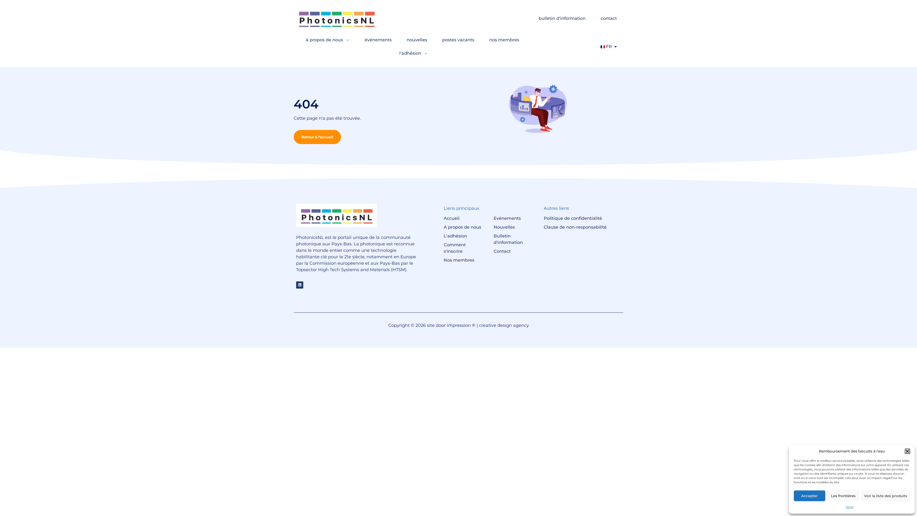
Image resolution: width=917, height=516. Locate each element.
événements (378, 40)
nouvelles (417, 40)
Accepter (809, 496)
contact (609, 18)
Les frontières (843, 496)
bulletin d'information (562, 18)
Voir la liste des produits (885, 496)
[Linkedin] (299, 285)
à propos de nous (324, 40)
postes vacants (458, 40)
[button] (907, 451)
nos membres (504, 40)
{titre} (849, 507)
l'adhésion (410, 53)
